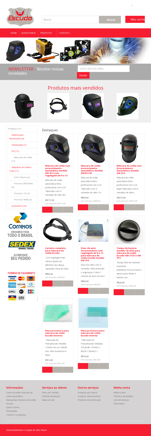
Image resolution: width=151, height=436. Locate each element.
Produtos (46, 32)
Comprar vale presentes (89, 396)
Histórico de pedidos (123, 396)
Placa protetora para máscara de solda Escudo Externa (57, 333)
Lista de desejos (121, 399)
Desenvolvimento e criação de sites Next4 (26, 430)
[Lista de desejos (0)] (135, 5)
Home (14, 32)
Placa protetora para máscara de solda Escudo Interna (92, 333)
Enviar (83, 75)
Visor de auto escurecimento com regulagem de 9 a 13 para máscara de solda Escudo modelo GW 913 (92, 254)
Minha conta (119, 392)
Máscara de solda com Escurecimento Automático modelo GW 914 (129, 169)
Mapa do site (48, 399)
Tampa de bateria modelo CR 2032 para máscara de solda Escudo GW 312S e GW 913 (129, 253)
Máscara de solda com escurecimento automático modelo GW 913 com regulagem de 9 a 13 (57, 170)
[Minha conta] (131, 5)
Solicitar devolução (51, 396)
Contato (64, 32)
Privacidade (11, 411)
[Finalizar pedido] (142, 5)
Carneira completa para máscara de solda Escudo (55, 250)
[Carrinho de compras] (138, 5)
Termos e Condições (16, 414)
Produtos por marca (87, 392)
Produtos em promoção (89, 399)
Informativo (119, 403)
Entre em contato (50, 392)
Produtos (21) (14, 128)
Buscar (110, 19)
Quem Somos (28, 32)
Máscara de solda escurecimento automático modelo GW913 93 (92, 169)
